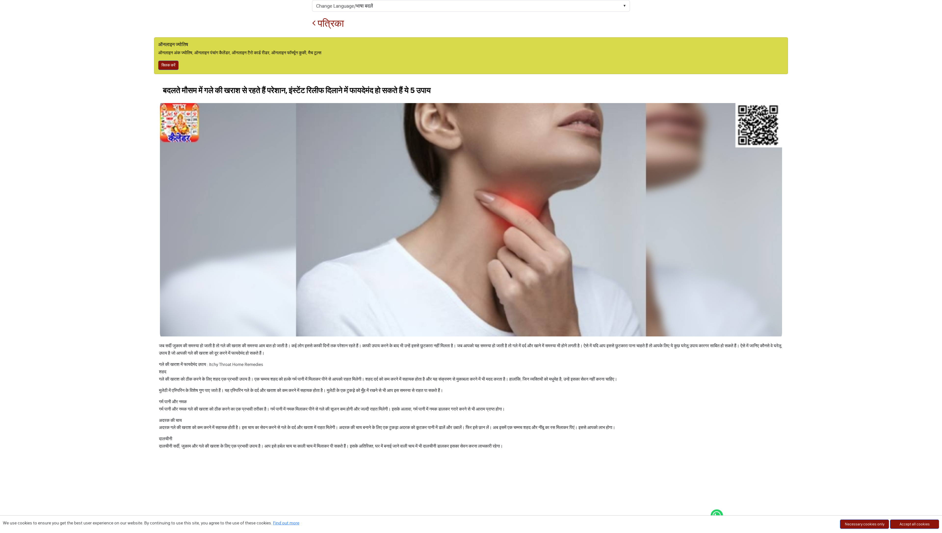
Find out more (286, 523)
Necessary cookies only (864, 524)
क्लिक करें (168, 65)
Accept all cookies (915, 524)
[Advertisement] (471, 496)
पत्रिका (330, 23)
